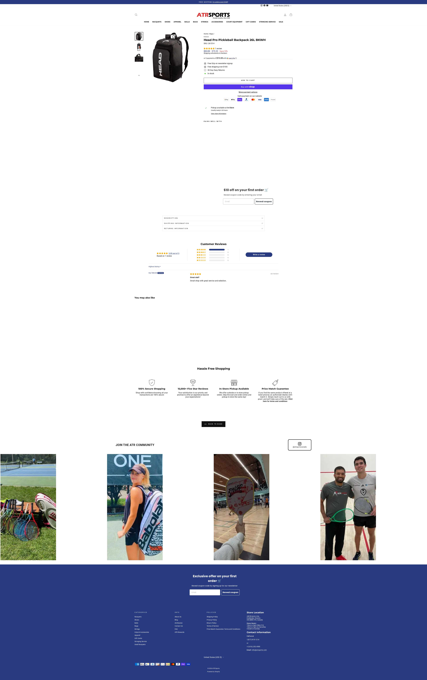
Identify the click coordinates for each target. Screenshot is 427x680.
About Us (178, 617)
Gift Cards (251, 22)
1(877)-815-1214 (253, 639)
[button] (209, 48)
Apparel (177, 22)
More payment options (248, 92)
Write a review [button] (259, 255)
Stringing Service (267, 22)
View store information (218, 113)
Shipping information (176, 223)
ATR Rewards (179, 632)
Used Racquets (140, 644)
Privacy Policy (212, 620)
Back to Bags (215, 424)
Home (146, 22)
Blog (176, 620)
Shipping (207, 53)
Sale (281, 22)
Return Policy (211, 623)
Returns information (176, 228)
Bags (195, 22)
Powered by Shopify (213, 671)
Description (171, 218)
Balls (187, 22)
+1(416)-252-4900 (253, 646)
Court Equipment (234, 22)
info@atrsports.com (259, 650)
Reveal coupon (264, 201)
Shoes (167, 22)
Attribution (179, 623)
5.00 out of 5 (174, 253)
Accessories (217, 22)
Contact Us (179, 626)
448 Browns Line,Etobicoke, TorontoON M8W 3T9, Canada (255, 618)
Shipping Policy (212, 617)
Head (206, 37)
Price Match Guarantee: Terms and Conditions (223, 629)
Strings (204, 22)
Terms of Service (213, 626)
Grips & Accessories (142, 632)
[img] (195, 274)
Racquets (156, 22)
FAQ (176, 629)
